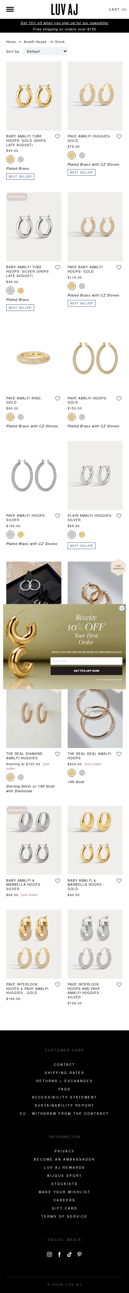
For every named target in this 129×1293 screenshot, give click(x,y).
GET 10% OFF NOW (87, 671)
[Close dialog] (122, 608)
